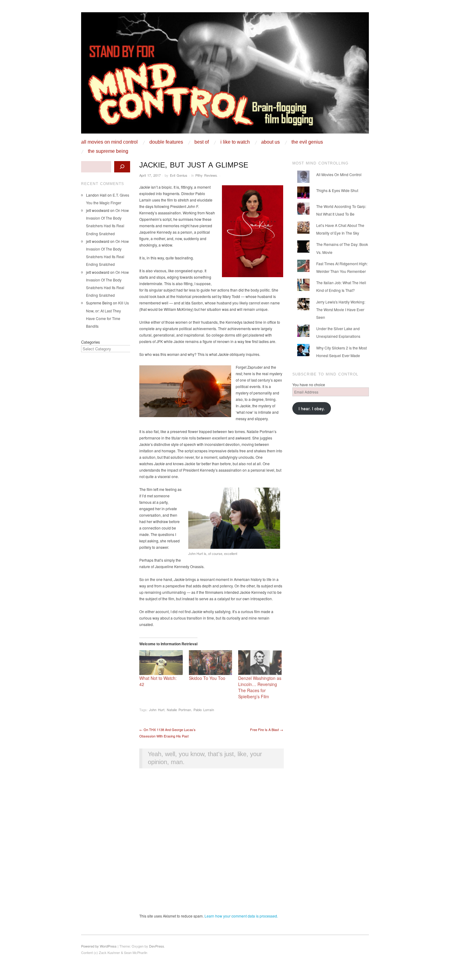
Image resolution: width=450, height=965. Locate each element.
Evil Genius (178, 175)
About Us (270, 142)
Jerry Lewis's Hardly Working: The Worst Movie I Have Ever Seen (340, 309)
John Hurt (156, 709)
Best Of (201, 142)
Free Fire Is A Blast (266, 729)
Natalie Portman (179, 709)
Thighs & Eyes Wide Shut (337, 190)
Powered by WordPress (99, 946)
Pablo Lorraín (203, 709)
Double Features (166, 142)
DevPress (156, 946)
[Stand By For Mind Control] (225, 75)
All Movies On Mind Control (109, 142)
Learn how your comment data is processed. (241, 915)
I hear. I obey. (311, 408)
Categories (90, 342)
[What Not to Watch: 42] (161, 662)
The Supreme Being (108, 151)
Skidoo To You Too (207, 678)
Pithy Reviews (206, 175)
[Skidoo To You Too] (210, 662)
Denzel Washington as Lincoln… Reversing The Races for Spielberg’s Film (259, 687)
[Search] (122, 166)
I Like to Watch (235, 142)
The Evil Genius (307, 142)
